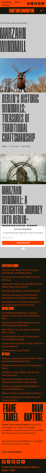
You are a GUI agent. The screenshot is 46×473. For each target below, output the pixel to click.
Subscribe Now (23, 243)
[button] (23, 229)
